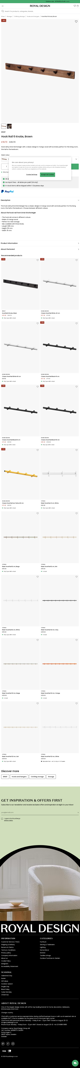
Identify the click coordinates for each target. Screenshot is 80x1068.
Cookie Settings (31, 174)
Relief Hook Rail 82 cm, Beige (10, 566)
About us (4, 958)
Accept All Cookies (47, 174)
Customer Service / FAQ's (10, 942)
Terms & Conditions (8, 950)
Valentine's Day (6, 975)
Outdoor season (7, 984)
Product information (9, 243)
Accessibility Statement (9, 966)
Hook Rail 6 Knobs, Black (9, 313)
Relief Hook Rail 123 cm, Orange (50, 693)
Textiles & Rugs (45, 955)
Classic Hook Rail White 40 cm (50, 313)
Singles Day (5, 986)
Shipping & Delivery (8, 944)
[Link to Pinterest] (3, 1043)
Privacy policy (6, 952)
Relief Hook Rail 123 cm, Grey (49, 630)
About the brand (8, 249)
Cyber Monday (6, 992)
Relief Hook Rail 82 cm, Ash (49, 566)
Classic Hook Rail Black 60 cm (11, 440)
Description (5, 200)
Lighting (43, 947)
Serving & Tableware (47, 944)
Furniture (43, 942)
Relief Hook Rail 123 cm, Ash (10, 756)
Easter (3, 978)
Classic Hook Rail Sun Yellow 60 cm (13, 503)
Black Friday (5, 989)
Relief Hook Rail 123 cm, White (50, 756)
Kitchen (42, 952)
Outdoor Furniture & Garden (50, 958)
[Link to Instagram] (13, 1043)
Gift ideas (4, 981)
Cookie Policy (6, 961)
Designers (4, 963)
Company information (9, 955)
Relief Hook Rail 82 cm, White (11, 630)
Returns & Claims (7, 947)
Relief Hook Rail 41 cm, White (50, 503)
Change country (7, 1013)
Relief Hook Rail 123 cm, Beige (11, 693)
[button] (75, 6)
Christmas (5, 994)
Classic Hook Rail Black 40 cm (50, 376)
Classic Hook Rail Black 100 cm (50, 440)
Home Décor (44, 950)
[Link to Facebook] (8, 1043)
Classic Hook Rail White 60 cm (11, 376)
